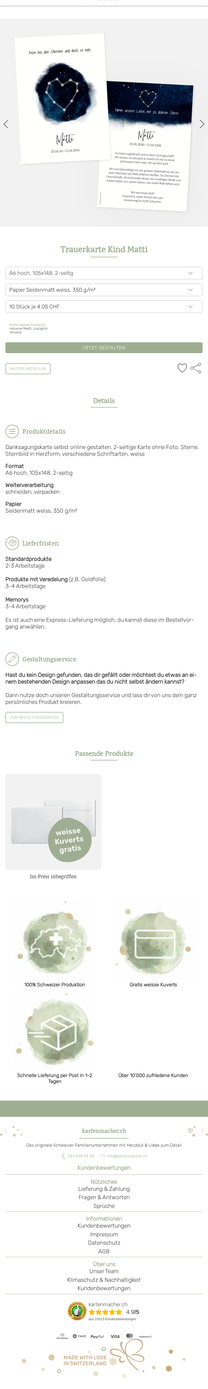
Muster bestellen (28, 368)
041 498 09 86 (81, 1156)
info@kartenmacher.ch (127, 1156)
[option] (104, 123)
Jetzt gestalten (104, 347)
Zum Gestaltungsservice (34, 717)
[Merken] (182, 368)
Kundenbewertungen (104, 1167)
